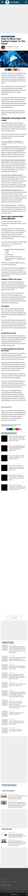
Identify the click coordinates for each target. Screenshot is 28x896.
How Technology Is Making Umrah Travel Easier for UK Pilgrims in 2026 (16, 457)
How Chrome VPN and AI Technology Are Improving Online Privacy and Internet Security (16, 477)
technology (12, 425)
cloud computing (15, 424)
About (5, 892)
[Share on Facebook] (6, 69)
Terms (22, 892)
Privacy (17, 892)
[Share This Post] (9, 69)
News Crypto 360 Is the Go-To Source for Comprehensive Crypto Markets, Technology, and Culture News (17, 438)
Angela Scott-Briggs (13, 46)
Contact (11, 892)
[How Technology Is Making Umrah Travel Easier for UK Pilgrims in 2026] (4, 458)
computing (4, 425)
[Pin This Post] (15, 69)
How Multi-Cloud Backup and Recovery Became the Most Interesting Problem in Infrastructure (17, 448)
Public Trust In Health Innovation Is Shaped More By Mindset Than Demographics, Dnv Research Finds (17, 487)
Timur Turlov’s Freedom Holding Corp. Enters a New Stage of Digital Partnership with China (16, 468)
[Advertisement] (14, 19)
